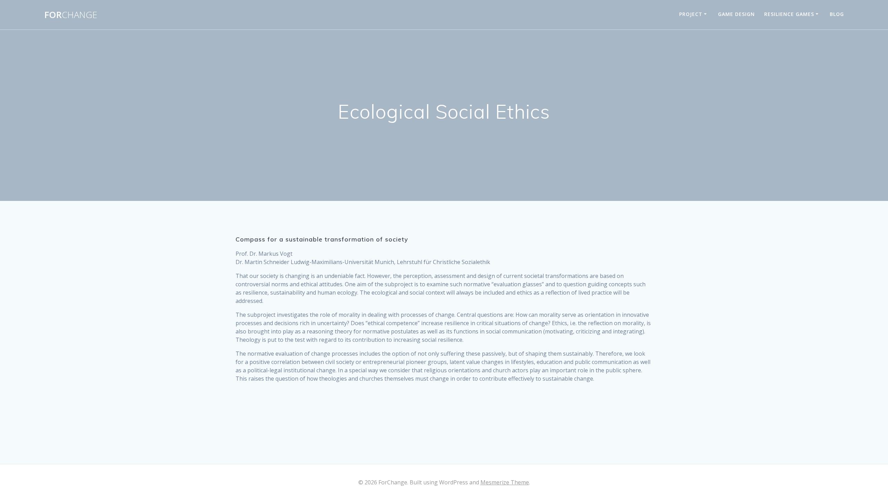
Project (690, 14)
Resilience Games (789, 14)
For (70, 14)
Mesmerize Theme (504, 482)
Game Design (736, 14)
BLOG (837, 14)
